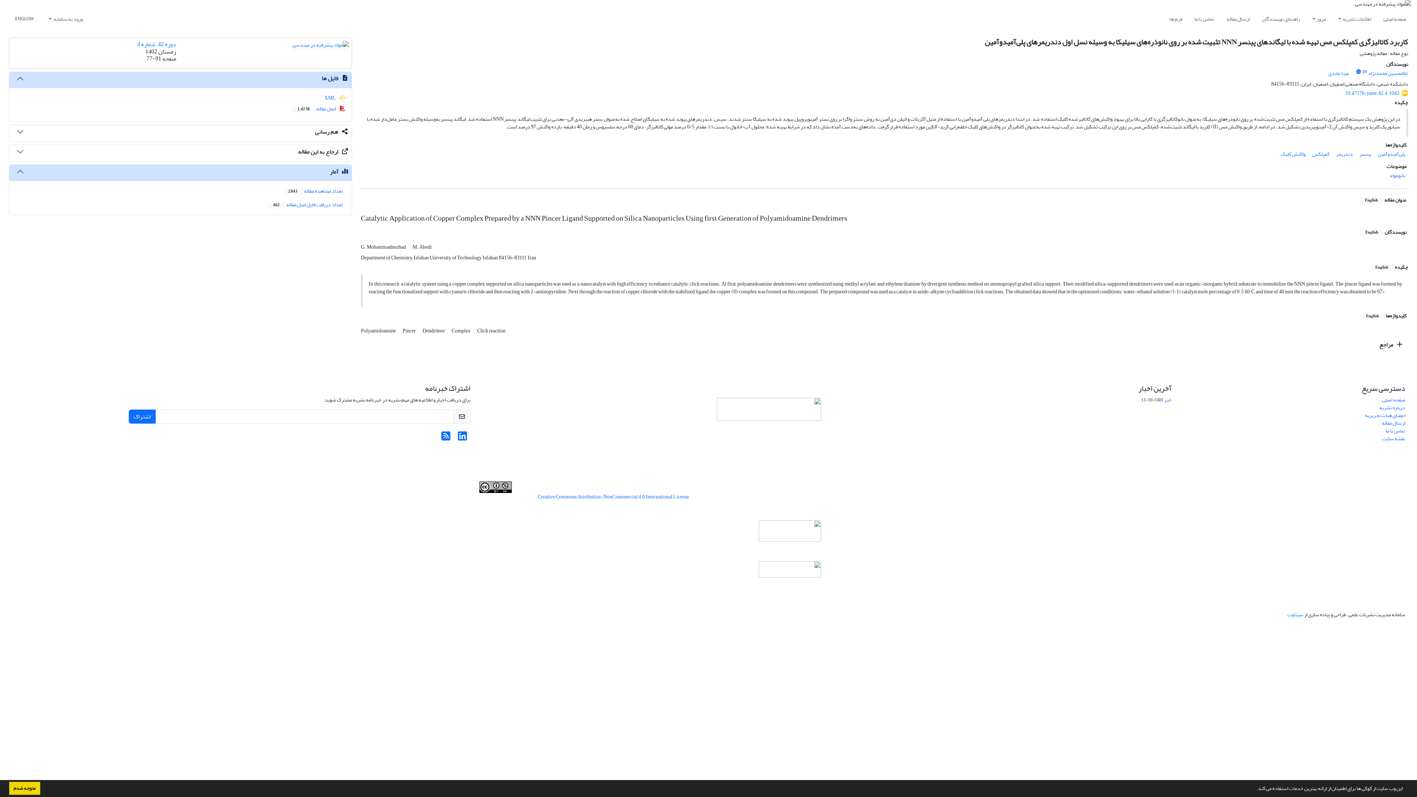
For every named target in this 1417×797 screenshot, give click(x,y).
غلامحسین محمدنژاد (1388, 73)
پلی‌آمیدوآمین (1391, 154)
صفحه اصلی (1394, 19)
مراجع (1386, 344)
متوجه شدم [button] (25, 788)
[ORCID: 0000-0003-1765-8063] (1358, 72)
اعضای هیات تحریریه (1385, 415)
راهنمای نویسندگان (1281, 19)
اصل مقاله (317, 109)
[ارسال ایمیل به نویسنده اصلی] (1364, 72)
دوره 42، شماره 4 (156, 44)
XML (330, 98)
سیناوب (1295, 615)
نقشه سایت (1393, 439)
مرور (1321, 19)
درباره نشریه (1392, 408)
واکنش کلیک (1293, 154)
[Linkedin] (462, 438)
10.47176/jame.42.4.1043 (1372, 93)
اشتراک (142, 416)
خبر (1168, 400)
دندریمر (1344, 154)
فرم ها (1175, 19)
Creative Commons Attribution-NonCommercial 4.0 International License (613, 497)
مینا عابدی (1338, 73)
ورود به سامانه (68, 19)
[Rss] (446, 438)
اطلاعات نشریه (1357, 19)
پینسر (1365, 154)
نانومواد (1397, 175)
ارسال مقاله (1238, 19)
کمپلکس (1321, 154)
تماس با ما (1204, 19)
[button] (1255, 789)
